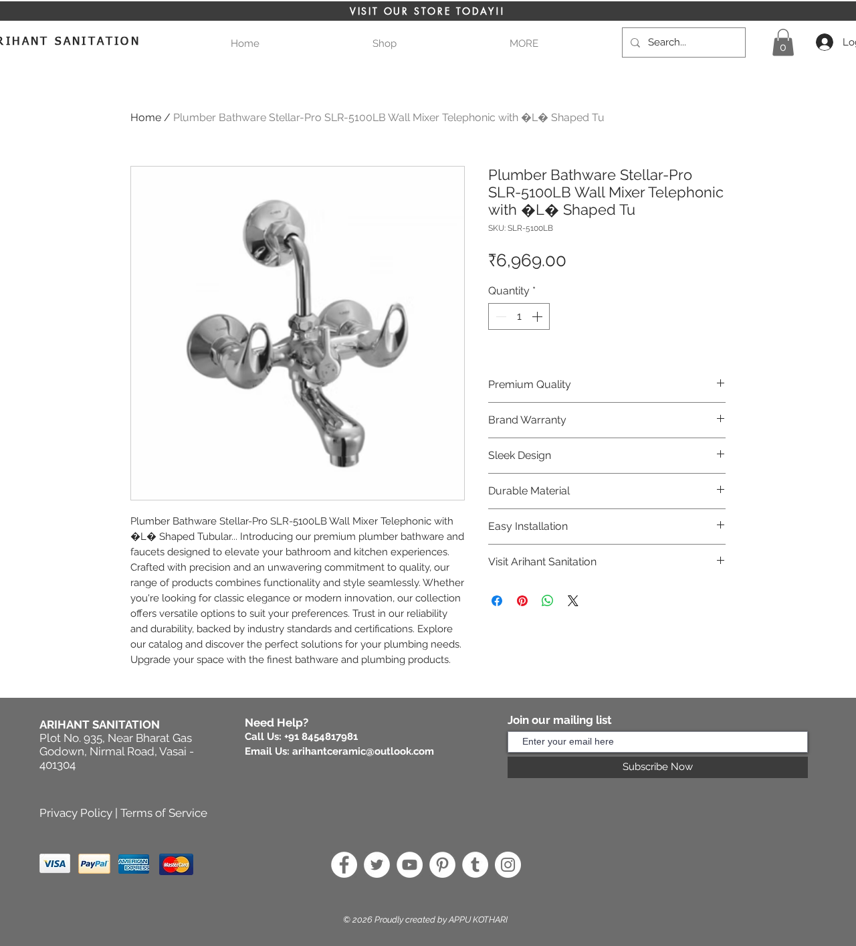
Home (145, 117)
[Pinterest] (442, 865)
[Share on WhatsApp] (548, 601)
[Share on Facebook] (497, 601)
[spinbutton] (519, 316)
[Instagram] (508, 865)
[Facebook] (344, 865)
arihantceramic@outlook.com (363, 751)
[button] (524, 43)
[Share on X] (573, 601)
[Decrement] (499, 316)
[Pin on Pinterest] (522, 601)
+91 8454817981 (321, 737)
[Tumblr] (475, 865)
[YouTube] (410, 865)
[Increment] (538, 316)
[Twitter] (377, 865)
